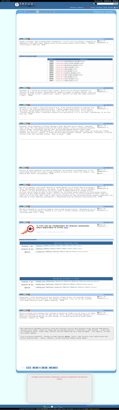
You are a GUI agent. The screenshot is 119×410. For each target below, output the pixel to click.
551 (37, 11)
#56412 (50, 284)
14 (103, 42)
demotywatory (44, 408)
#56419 (59, 245)
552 (41, 11)
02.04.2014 (106, 222)
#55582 (64, 248)
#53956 (88, 287)
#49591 (66, 287)
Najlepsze (81, 7)
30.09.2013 (106, 310)
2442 (48, 11)
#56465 (46, 248)
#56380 (75, 248)
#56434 (39, 246)
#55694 (58, 284)
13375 (51, 61)
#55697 (72, 284)
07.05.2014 (106, 206)
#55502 (66, 284)
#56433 (40, 281)
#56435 (80, 245)
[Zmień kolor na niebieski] (92, 3)
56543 (51, 67)
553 (44, 11)
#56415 (59, 281)
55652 (51, 65)
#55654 (79, 284)
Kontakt (110, 7)
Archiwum (99, 7)
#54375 (94, 287)
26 (103, 188)
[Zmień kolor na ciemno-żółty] (94, 3)
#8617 (68, 251)
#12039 (40, 252)
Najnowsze (73, 7)
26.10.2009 (106, 167)
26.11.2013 (106, 105)
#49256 (58, 287)
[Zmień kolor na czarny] (95, 3)
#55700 (85, 284)
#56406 (53, 248)
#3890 (48, 251)
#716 (80, 251)
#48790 (40, 287)
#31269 (75, 251)
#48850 (73, 287)
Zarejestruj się (107, 1)
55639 (51, 63)
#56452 (53, 245)
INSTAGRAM (47, 407)
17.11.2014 (106, 39)
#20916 (56, 251)
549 (31, 11)
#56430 (75, 245)
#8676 (62, 251)
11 (103, 108)
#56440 (50, 281)
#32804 (85, 251)
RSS (116, 7)
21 (103, 127)
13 (103, 298)
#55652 (80, 248)
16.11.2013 (106, 294)
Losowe (92, 7)
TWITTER (55, 407)
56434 (51, 69)
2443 (51, 11)
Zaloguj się (115, 1)
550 (34, 11)
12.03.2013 (106, 123)
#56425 (67, 281)
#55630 (59, 248)
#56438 (46, 246)
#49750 (50, 287)
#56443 (96, 281)
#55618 (70, 248)
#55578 (90, 284)
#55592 (40, 284)
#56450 (64, 245)
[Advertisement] (7, 205)
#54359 (81, 287)
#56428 (70, 245)
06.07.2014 (106, 184)
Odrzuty (87, 7)
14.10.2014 (106, 88)
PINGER (60, 407)
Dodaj (105, 7)
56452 (51, 73)
